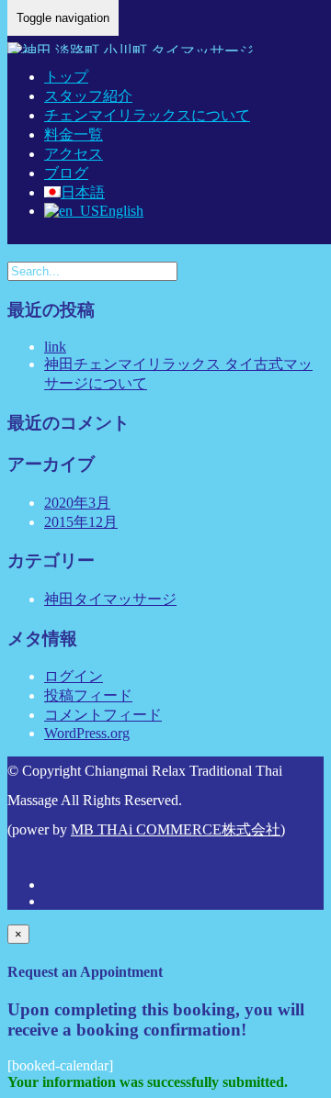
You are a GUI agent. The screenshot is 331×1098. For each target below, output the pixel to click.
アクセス (73, 154)
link (55, 346)
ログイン (73, 676)
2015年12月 (81, 522)
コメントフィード (103, 715)
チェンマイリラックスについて (147, 115)
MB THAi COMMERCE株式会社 (175, 829)
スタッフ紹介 (88, 96)
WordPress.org (87, 733)
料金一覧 (73, 134)
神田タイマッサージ (110, 599)
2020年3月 (77, 502)
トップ (66, 76)
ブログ (66, 173)
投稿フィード (88, 695)
